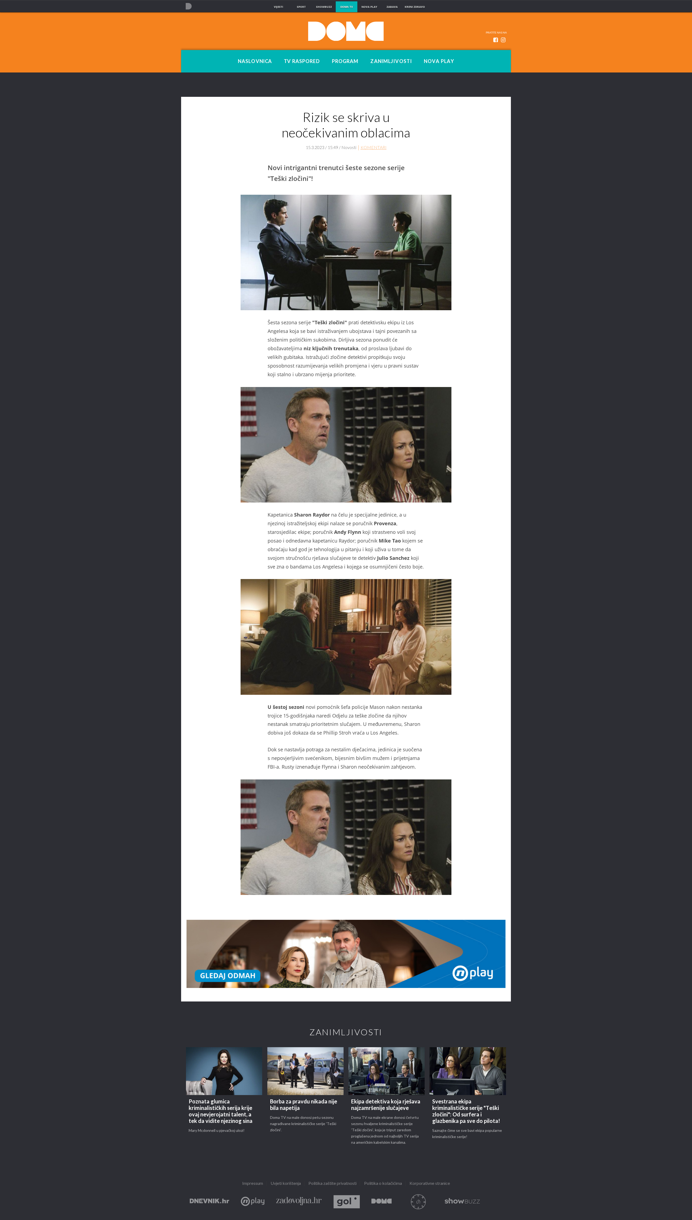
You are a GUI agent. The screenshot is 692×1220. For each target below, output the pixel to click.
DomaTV (381, 1201)
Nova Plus (252, 1201)
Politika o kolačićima (383, 1183)
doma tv (346, 7)
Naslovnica (255, 61)
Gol (347, 1201)
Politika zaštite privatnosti (332, 1183)
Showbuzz (462, 1201)
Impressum (252, 1183)
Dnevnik (209, 1201)
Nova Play (439, 61)
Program (345, 61)
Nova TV (188, 6)
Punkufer (418, 1201)
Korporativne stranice (430, 1183)
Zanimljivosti (391, 61)
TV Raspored (302, 61)
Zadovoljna (299, 1201)
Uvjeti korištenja (286, 1183)
